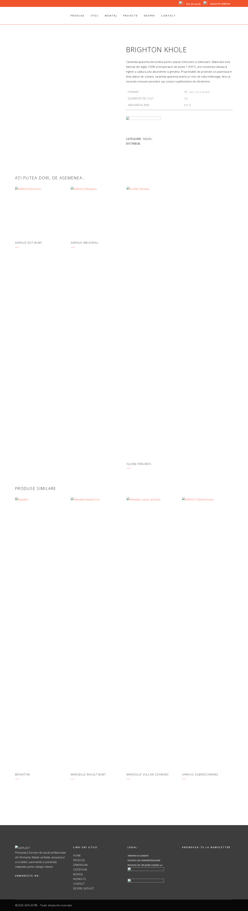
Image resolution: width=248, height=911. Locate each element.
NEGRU (147, 139)
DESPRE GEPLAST (83, 888)
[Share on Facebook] (143, 143)
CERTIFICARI (80, 869)
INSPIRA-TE (79, 879)
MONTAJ (78, 874)
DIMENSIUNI (80, 865)
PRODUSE (79, 860)
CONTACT (79, 883)
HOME (77, 855)
